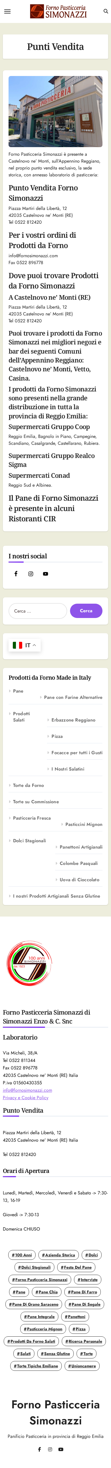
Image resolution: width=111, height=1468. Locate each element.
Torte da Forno (28, 785)
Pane (18, 691)
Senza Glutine (57, 1353)
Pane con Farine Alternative (73, 697)
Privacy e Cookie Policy (25, 1097)
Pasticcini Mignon (83, 824)
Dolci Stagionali (29, 841)
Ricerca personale (85, 1341)
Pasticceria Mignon (44, 1329)
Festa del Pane (78, 1267)
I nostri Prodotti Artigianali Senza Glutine (56, 896)
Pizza (57, 736)
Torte (88, 1353)
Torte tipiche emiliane (37, 1366)
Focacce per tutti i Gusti (77, 753)
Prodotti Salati (21, 717)
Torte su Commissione (36, 802)
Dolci (93, 1255)
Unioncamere (83, 1366)
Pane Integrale (41, 1316)
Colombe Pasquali (79, 863)
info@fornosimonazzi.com (27, 1090)
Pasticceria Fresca (32, 818)
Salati (25, 1353)
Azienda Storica (60, 1255)
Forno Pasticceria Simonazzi (41, 1279)
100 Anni (23, 1255)
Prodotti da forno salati (33, 1341)
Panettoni (76, 1316)
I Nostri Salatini (68, 769)
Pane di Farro (84, 1292)
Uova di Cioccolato (79, 880)
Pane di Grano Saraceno (35, 1304)
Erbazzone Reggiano (73, 720)
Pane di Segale (86, 1304)
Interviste (89, 1279)
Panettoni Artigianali (81, 847)
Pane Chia (48, 1292)
